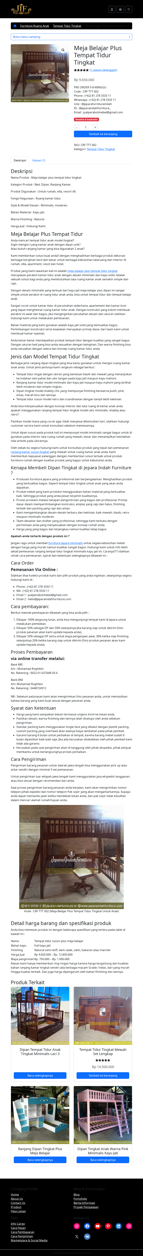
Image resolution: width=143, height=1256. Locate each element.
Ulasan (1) (38, 160)
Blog (77, 1194)
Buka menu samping (26, 37)
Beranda (15, 26)
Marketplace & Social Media (29, 1240)
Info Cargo (18, 1224)
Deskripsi (20, 160)
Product (16, 1207)
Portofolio (80, 1199)
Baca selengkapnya (40, 1075)
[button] (63, 50)
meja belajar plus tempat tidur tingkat (92, 271)
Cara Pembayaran (22, 1232)
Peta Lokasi (18, 1211)
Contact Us (18, 1203)
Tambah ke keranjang (103, 134)
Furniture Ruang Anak (34, 26)
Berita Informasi (84, 1203)
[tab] (20, 160)
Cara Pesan (18, 1228)
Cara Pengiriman (22, 1236)
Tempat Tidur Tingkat (67, 26)
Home (15, 1194)
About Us (17, 1199)
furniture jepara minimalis (65, 543)
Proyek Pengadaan (86, 1207)
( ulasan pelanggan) (103, 70)
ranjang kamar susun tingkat (30, 452)
